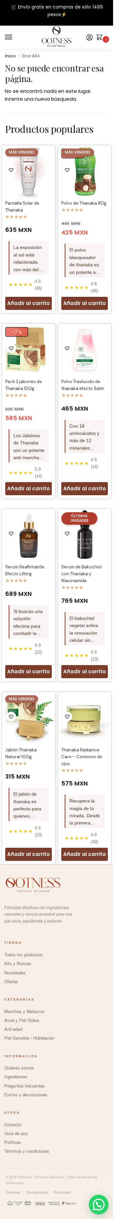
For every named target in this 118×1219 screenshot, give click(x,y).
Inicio (10, 56)
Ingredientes (16, 1076)
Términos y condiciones (26, 1151)
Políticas (12, 1142)
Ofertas (11, 981)
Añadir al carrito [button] (28, 303)
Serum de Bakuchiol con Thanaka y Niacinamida (81, 573)
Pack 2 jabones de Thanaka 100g (23, 385)
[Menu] (15, 37)
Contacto (12, 1124)
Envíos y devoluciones (26, 1094)
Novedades (15, 972)
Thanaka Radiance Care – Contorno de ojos (81, 756)
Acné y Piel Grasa (21, 1020)
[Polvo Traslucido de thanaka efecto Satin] (84, 350)
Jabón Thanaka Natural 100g (21, 753)
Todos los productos (23, 954)
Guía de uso (16, 1133)
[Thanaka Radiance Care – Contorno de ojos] (84, 718)
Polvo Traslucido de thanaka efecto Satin (82, 385)
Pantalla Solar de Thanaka (22, 206)
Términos (13, 1192)
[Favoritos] (11, 170)
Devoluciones (37, 1192)
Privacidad (62, 1192)
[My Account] (89, 37)
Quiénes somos (19, 1068)
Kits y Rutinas (17, 963)
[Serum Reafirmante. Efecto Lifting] (28, 535)
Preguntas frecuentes (24, 1086)
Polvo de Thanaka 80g (84, 203)
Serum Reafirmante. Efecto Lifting (25, 570)
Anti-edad (13, 1029)
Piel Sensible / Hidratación (29, 1038)
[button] (98, 1204)
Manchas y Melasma (24, 1011)
